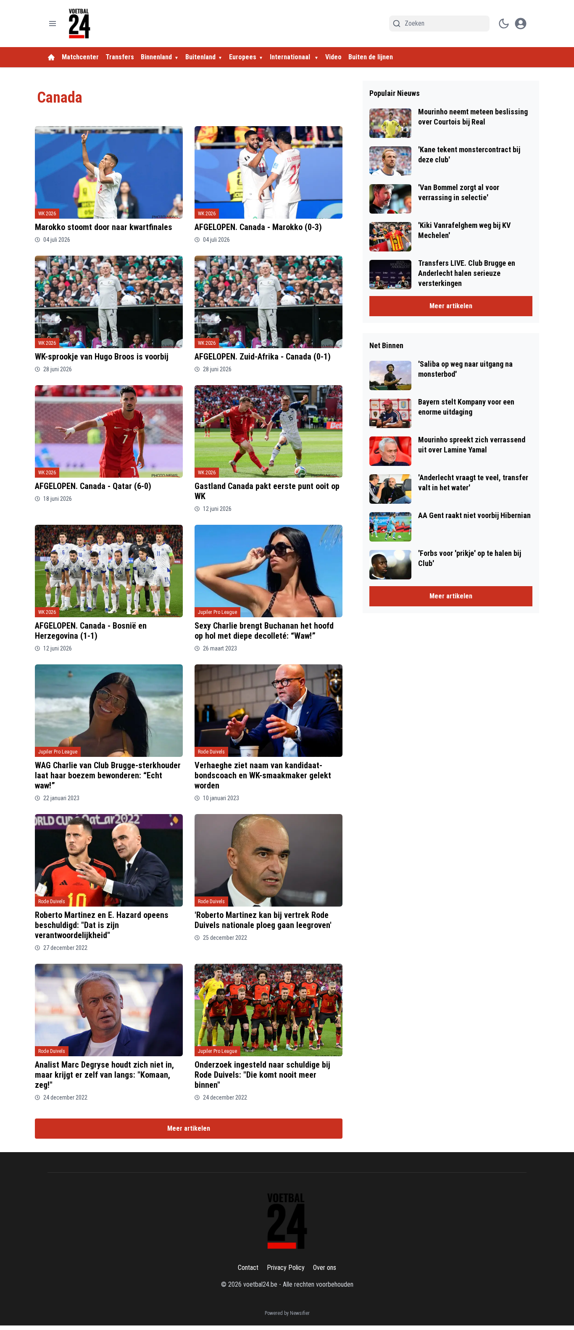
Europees (242, 57)
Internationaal (291, 57)
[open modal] (521, 23)
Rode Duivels (211, 752)
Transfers (119, 57)
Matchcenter (80, 57)
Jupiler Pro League (217, 612)
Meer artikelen (188, 1128)
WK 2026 (47, 214)
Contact (248, 1268)
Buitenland (200, 57)
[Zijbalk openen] (52, 24)
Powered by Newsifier (287, 1313)
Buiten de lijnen (370, 57)
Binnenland (156, 57)
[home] (51, 57)
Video (333, 57)
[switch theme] (504, 23)
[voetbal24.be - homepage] (79, 23)
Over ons (324, 1268)
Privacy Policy (286, 1268)
